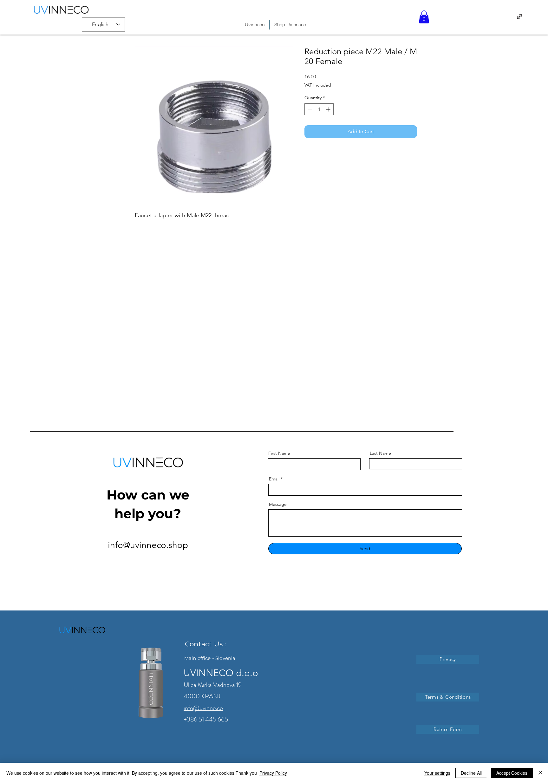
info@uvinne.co (203, 708)
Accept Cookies (511, 773)
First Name (279, 453)
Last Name (380, 453)
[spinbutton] (319, 109)
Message (278, 504)
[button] (424, 16)
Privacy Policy (273, 773)
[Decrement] (309, 109)
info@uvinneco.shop (148, 545)
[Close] (540, 773)
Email (274, 479)
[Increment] (329, 109)
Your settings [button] (437, 773)
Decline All (471, 773)
